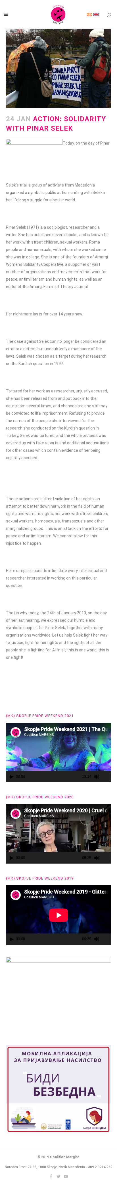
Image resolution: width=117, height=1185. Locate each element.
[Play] (12, 777)
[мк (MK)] (89, 14)
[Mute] (96, 776)
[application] (58, 752)
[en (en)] (96, 14)
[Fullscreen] (107, 777)
